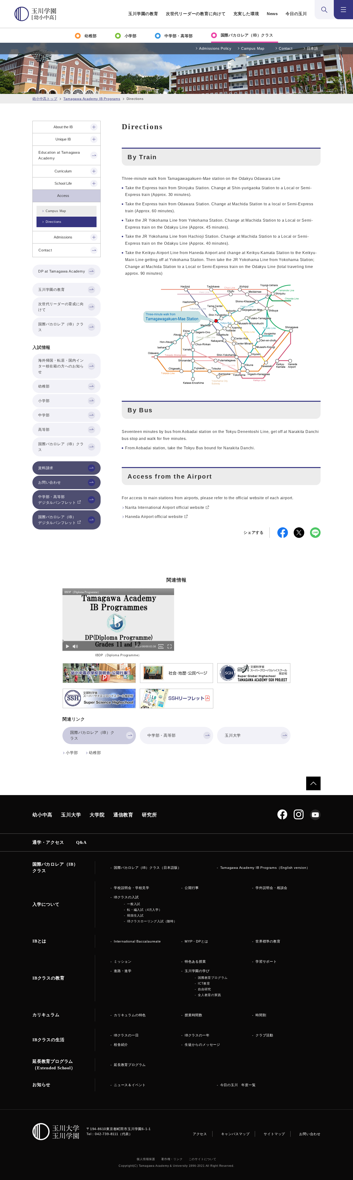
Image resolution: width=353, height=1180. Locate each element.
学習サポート (266, 961)
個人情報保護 (146, 1159)
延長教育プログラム (130, 1065)
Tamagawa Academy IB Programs (91, 99)
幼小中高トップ (44, 99)
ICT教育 (204, 983)
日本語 (312, 48)
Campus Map (252, 48)
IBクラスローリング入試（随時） (152, 921)
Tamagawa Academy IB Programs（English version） (265, 868)
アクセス (200, 1134)
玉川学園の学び (197, 971)
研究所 (149, 814)
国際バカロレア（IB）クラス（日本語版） (147, 868)
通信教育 (123, 814)
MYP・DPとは (196, 941)
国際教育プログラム (213, 977)
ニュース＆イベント (130, 1085)
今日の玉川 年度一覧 (238, 1085)
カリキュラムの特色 (130, 1015)
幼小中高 (42, 814)
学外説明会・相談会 (271, 888)
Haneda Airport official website (154, 517)
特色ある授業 (195, 961)
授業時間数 (193, 1015)
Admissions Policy (215, 48)
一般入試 (133, 904)
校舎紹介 (121, 1044)
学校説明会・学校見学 (131, 888)
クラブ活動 (264, 1035)
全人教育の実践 (209, 995)
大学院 (97, 814)
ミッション (123, 961)
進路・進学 (123, 971)
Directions (53, 222)
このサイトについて (202, 1159)
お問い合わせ (310, 1134)
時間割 (261, 1015)
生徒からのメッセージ (202, 1044)
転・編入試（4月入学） (144, 910)
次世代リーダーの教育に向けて (196, 14)
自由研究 (204, 989)
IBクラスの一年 (197, 1035)
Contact (285, 48)
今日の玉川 (296, 14)
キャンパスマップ (235, 1134)
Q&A (81, 842)
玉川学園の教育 (143, 14)
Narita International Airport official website (164, 507)
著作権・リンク (172, 1159)
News (272, 14)
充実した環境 (246, 14)
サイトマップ (274, 1134)
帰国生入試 (135, 915)
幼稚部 (95, 753)
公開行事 (192, 888)
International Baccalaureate (137, 941)
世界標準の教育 (268, 941)
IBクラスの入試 (126, 897)
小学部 (72, 753)
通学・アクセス (48, 842)
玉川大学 (71, 814)
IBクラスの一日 (126, 1035)
